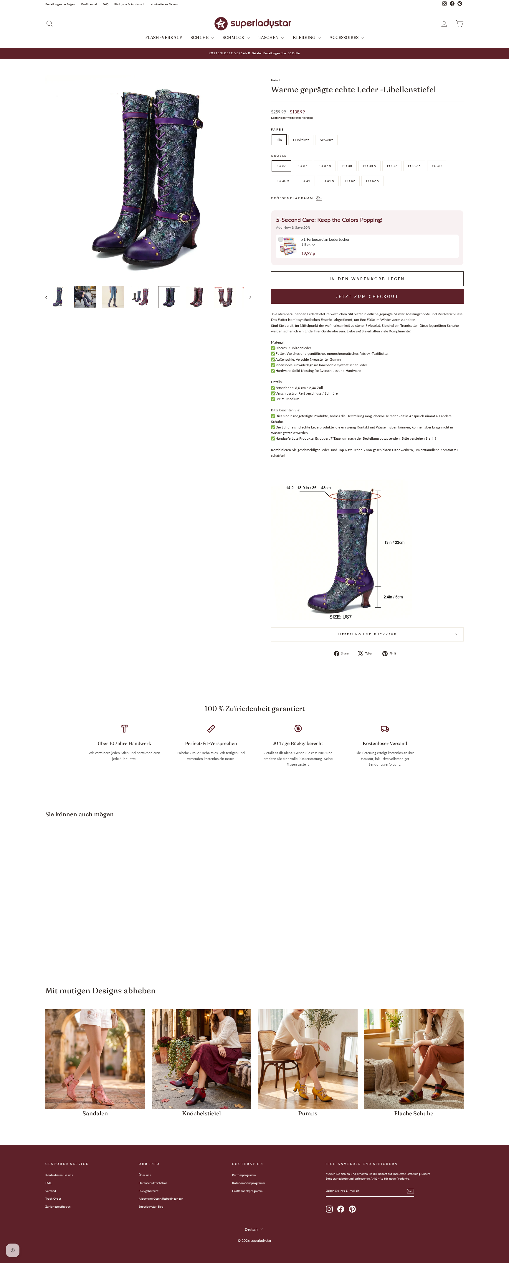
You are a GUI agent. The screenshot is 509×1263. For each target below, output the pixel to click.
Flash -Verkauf (163, 37)
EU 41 (305, 181)
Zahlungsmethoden (58, 1206)
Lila (279, 140)
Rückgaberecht (148, 1191)
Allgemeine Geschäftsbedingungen (161, 1198)
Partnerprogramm (244, 1175)
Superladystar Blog (151, 1206)
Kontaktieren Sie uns (164, 4)
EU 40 (437, 166)
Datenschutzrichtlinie (153, 1183)
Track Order (53, 1198)
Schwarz (326, 140)
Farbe (277, 129)
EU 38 (347, 166)
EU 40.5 (283, 181)
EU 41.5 (327, 181)
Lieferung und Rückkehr (367, 634)
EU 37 (302, 166)
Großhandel (89, 4)
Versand (50, 1191)
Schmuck (234, 37)
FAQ (105, 4)
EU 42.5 (372, 181)
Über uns (145, 1175)
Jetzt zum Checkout (367, 296)
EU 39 (392, 166)
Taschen (269, 37)
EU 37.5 (324, 166)
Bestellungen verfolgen (60, 4)
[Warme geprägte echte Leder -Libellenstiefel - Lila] (87, 951)
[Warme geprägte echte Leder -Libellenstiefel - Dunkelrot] (95, 951)
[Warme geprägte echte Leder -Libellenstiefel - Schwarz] (103, 951)
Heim (274, 80)
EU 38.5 (369, 166)
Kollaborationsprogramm (248, 1183)
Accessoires (344, 37)
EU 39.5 (414, 166)
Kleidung (304, 37)
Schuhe (200, 37)
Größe (279, 155)
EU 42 (350, 181)
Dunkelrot (301, 140)
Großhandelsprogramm (247, 1191)
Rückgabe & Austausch (129, 4)
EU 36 (281, 166)
